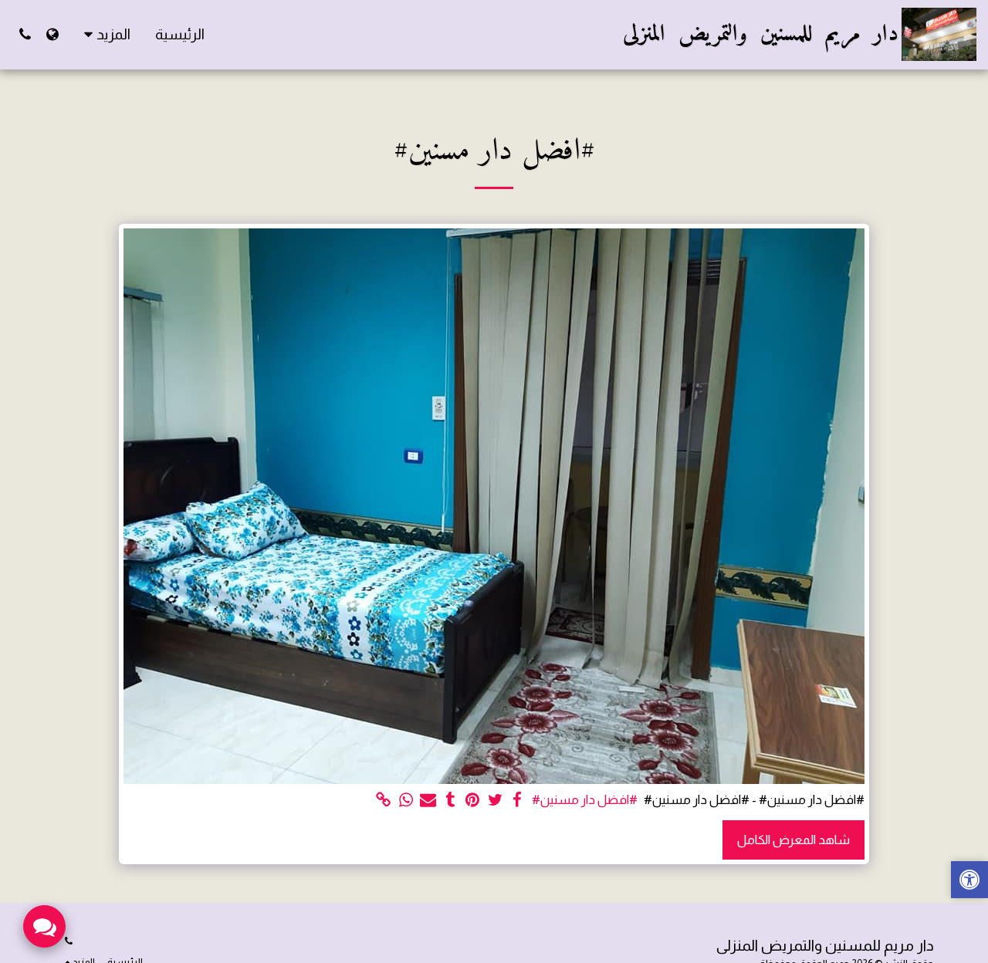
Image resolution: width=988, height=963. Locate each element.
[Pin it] (473, 800)
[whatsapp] (406, 800)
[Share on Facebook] (517, 800)
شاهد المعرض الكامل (793, 839)
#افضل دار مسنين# (585, 799)
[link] (384, 800)
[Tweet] (495, 800)
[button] (25, 34)
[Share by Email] (428, 800)
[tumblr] (450, 800)
